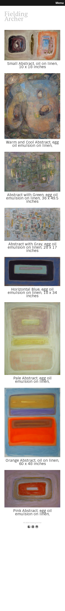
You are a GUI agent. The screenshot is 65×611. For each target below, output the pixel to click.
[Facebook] (29, 526)
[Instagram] (37, 526)
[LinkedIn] (33, 526)
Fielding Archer (16, 16)
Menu (60, 3)
